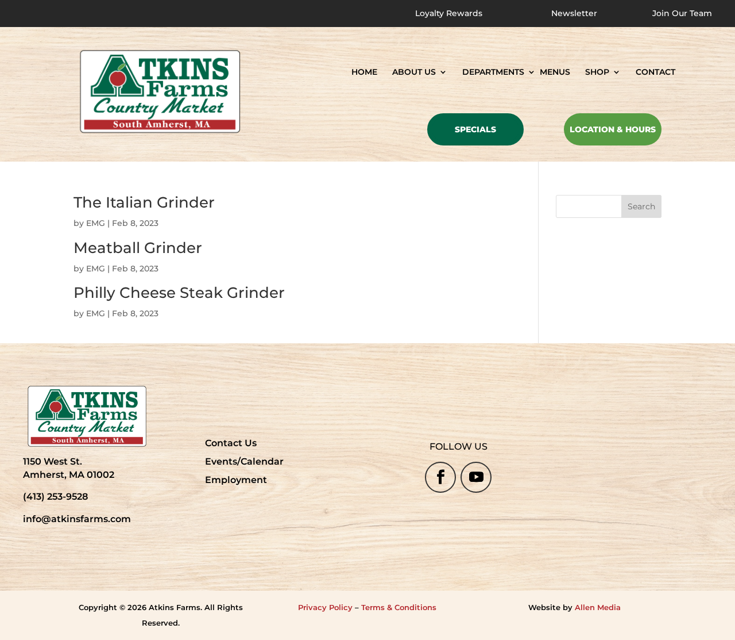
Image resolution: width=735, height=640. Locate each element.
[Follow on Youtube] (476, 477)
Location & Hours (613, 129)
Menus (555, 72)
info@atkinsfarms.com (77, 518)
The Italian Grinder (144, 202)
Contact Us (231, 443)
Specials (475, 129)
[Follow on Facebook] (440, 477)
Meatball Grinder (138, 248)
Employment (236, 479)
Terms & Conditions (398, 607)
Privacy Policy (325, 607)
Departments (493, 72)
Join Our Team (682, 13)
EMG (95, 223)
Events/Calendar (244, 461)
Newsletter (574, 13)
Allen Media (598, 607)
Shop (597, 72)
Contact (655, 72)
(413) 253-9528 (55, 496)
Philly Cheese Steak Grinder (179, 292)
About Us (414, 72)
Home (364, 72)
